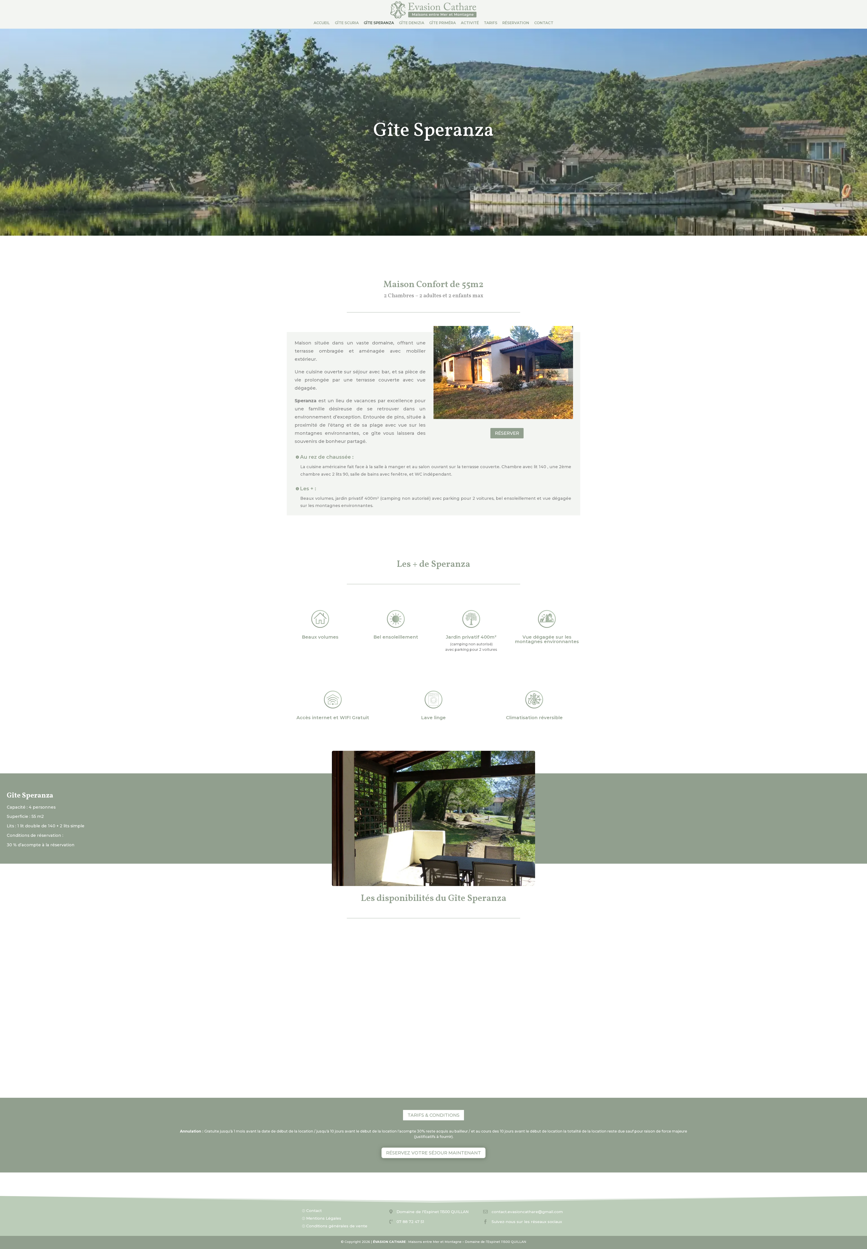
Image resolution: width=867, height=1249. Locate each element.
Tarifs (490, 23)
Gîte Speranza (379, 23)
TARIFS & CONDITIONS (433, 1115)
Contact (543, 23)
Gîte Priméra (442, 23)
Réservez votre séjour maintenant (433, 1153)
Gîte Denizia (411, 23)
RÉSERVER (507, 433)
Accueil (322, 23)
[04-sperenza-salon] (433, 885)
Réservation (515, 23)
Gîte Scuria (347, 23)
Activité (470, 23)
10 (451, 877)
